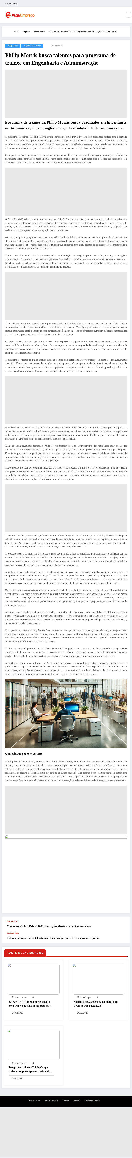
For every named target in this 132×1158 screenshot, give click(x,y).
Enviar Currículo (51, 1101)
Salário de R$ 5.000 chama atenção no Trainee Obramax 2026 (96, 1003)
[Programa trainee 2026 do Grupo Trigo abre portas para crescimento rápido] (34, 1044)
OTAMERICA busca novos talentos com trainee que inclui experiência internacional (30, 1004)
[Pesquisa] (128, 15)
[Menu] (119, 15)
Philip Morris (13, 46)
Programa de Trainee (32, 46)
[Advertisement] (66, 94)
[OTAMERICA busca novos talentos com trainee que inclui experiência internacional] (34, 979)
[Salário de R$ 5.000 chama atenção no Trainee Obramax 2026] (98, 979)
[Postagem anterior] (124, 924)
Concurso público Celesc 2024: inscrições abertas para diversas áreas (49, 926)
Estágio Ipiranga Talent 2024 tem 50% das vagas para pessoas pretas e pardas (53, 938)
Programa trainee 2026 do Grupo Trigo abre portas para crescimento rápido (29, 1069)
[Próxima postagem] (124, 937)
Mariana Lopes (19, 997)
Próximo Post (13, 933)
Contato (66, 1101)
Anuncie (77, 1101)
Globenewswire (34, 1101)
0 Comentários (56, 46)
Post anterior (12, 921)
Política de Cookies (92, 1101)
